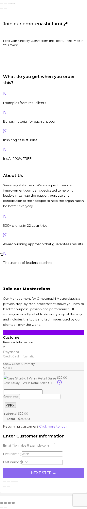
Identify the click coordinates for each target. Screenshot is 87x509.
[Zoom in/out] (1, 3)
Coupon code (10, 396)
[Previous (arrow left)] (1, 8)
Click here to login (54, 426)
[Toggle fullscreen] (5, 3)
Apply (10, 405)
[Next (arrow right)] (5, 8)
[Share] (9, 3)
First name (12, 454)
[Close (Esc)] (13, 3)
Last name (12, 462)
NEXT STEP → (43, 473)
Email (8, 445)
